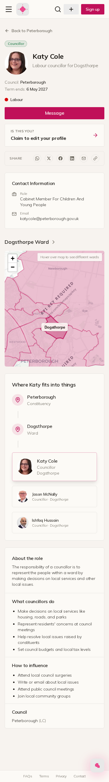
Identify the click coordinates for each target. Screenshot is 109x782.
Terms (44, 776)
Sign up (93, 9)
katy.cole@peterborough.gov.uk (49, 218)
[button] (12, 258)
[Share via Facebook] (60, 158)
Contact (80, 776)
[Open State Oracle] (97, 767)
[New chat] (71, 9)
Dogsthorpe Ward (27, 242)
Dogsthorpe (39, 426)
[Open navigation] (9, 9)
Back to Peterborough (32, 30)
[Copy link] (95, 158)
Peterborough (41, 397)
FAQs (27, 776)
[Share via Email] (84, 158)
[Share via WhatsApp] (37, 158)
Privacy (61, 776)
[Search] (57, 9)
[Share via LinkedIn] (72, 158)
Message (54, 113)
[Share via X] (49, 158)
